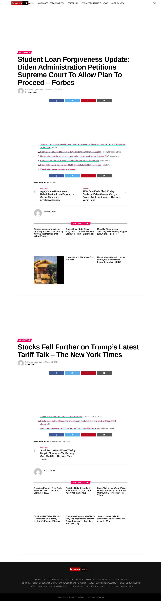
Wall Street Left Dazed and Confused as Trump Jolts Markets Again (70, 428)
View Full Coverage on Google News (57, 169)
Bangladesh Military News (95, 3)
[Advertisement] (80, 31)
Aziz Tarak (32, 364)
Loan (53, 182)
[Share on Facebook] (56, 100)
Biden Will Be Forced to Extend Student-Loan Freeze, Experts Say (69, 161)
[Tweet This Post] (72, 100)
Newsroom (32, 92)
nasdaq (67, 441)
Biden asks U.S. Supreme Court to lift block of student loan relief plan (71, 165)
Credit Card (56, 441)
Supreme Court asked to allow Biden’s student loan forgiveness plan (70, 152)
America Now (117, 3)
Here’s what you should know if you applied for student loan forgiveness (72, 156)
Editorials (73, 3)
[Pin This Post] (88, 100)
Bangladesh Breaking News (50, 3)
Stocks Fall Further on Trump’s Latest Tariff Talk (61, 417)
